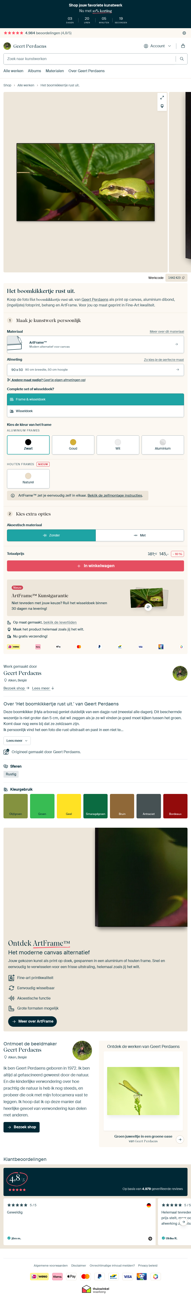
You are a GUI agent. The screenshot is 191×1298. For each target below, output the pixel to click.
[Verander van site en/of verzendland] (184, 33)
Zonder (54, 535)
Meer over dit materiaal (167, 331)
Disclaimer (78, 1265)
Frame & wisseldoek (30, 399)
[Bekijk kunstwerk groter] (162, 98)
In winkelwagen (99, 566)
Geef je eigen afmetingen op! (48, 380)
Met (143, 535)
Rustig (11, 774)
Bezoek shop (14, 688)
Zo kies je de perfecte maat (164, 360)
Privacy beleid (147, 1265)
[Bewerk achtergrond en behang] (162, 106)
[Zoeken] (181, 58)
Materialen (55, 70)
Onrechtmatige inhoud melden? (112, 1265)
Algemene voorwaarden (51, 1265)
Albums (34, 70)
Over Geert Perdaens (86, 70)
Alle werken (13, 70)
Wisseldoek (24, 411)
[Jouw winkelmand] (183, 46)
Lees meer (41, 688)
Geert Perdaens (29, 46)
